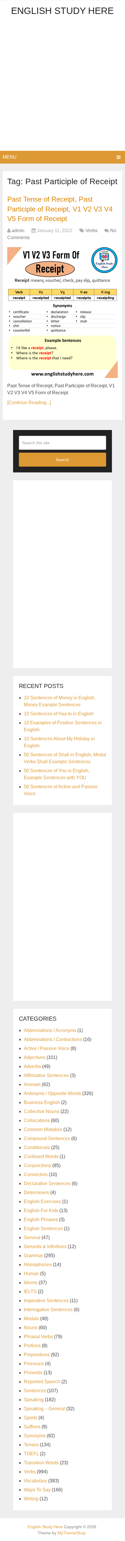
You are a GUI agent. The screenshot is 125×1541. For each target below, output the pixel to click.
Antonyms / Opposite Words (52, 1093)
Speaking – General (44, 1408)
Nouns (31, 1327)
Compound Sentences (47, 1138)
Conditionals (37, 1147)
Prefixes (32, 1345)
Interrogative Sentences (48, 1309)
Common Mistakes (43, 1129)
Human (31, 1273)
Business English (42, 1102)
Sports (30, 1417)
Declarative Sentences (47, 1183)
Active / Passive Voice (46, 1048)
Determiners (36, 1192)
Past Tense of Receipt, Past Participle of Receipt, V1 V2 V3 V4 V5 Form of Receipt (59, 209)
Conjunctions (37, 1165)
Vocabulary (35, 1480)
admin (18, 230)
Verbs (91, 230)
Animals (32, 1084)
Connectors (36, 1174)
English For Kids (41, 1210)
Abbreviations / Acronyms (50, 1030)
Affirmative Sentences (46, 1075)
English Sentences (43, 1228)
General (32, 1237)
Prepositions (37, 1354)
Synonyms (35, 1435)
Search (62, 459)
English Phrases (41, 1219)
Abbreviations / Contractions (53, 1039)
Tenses (31, 1444)
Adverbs (32, 1066)
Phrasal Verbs (38, 1336)
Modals (31, 1318)
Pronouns (34, 1363)
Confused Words (41, 1156)
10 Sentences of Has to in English (59, 713)
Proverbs (33, 1372)
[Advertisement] (62, 85)
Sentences (35, 1390)
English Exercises (42, 1201)
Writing (31, 1498)
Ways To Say (37, 1489)
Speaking (34, 1399)
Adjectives (34, 1057)
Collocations (37, 1120)
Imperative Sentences (46, 1300)
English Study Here (62, 11)
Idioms (31, 1282)
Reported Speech (42, 1381)
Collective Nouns (41, 1111)
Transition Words (41, 1462)
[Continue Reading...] (29, 402)
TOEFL (31, 1453)
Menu (10, 157)
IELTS (30, 1291)
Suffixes (32, 1426)
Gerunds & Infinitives (45, 1246)
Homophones (38, 1264)
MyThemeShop (72, 1533)
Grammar (33, 1255)
